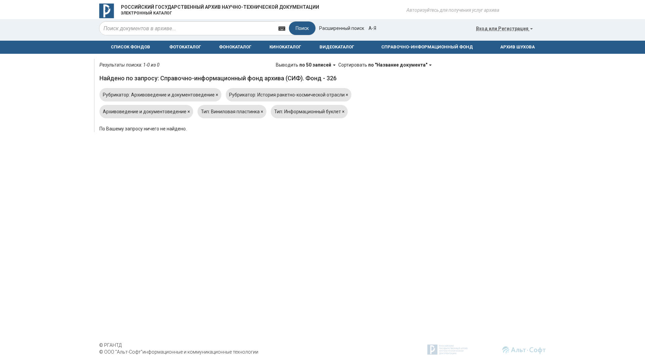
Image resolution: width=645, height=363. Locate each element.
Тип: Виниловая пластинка (232, 111)
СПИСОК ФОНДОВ (130, 46)
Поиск (302, 28)
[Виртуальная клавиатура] (281, 28)
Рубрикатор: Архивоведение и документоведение (160, 94)
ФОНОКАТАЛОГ (235, 46)
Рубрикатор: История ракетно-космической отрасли (288, 94)
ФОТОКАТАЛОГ (185, 46)
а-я (372, 28)
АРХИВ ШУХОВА (517, 46)
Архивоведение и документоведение (146, 111)
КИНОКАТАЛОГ (285, 46)
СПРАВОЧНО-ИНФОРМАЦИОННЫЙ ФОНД (427, 46)
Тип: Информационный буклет (309, 111)
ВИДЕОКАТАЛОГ (336, 46)
